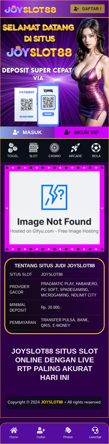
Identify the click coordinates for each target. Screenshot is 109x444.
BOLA (96, 156)
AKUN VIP (86, 132)
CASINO (55, 156)
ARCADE (75, 156)
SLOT (33, 156)
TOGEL (12, 156)
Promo (68, 437)
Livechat (95, 437)
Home (14, 437)
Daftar (41, 437)
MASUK (31, 132)
